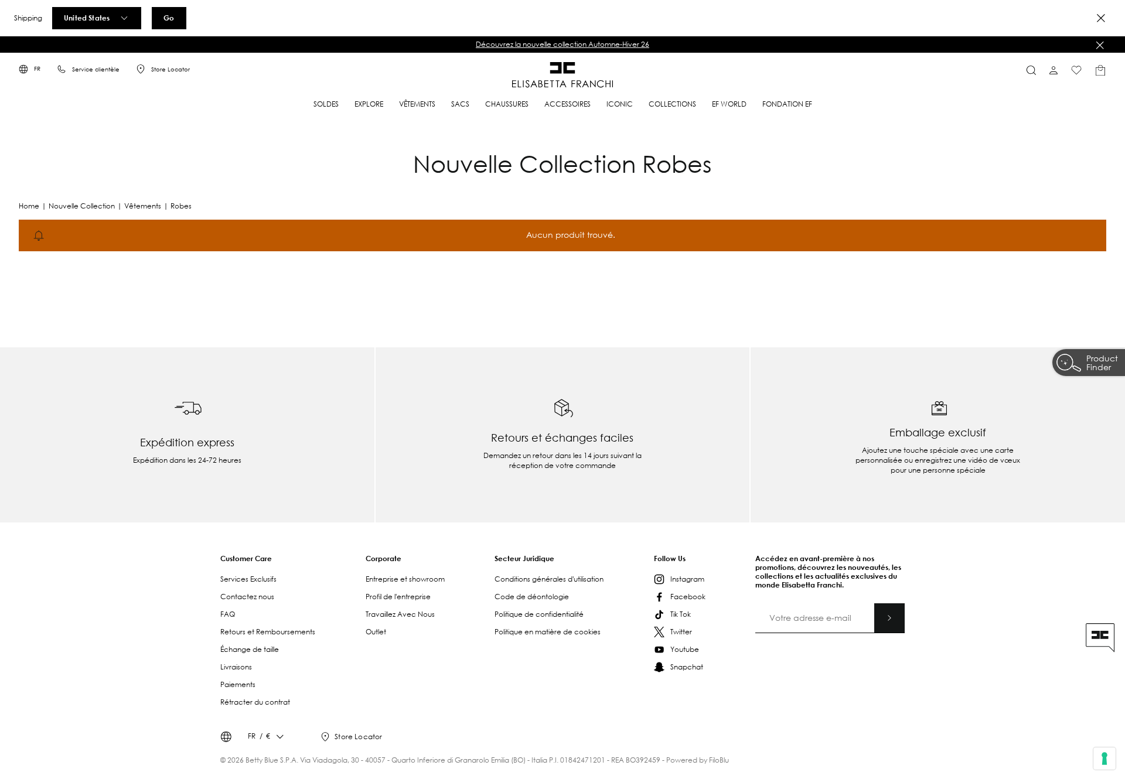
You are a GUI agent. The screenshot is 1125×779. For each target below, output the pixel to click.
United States (87, 17)
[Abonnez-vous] (889, 618)
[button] (562, 44)
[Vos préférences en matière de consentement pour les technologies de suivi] (1104, 758)
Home (29, 206)
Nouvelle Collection (82, 206)
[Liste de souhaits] (1076, 70)
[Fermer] (1100, 45)
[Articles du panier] (1100, 70)
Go (168, 17)
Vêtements (142, 206)
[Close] (1101, 18)
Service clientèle (96, 69)
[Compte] (1053, 70)
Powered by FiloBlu (697, 760)
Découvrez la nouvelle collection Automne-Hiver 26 (562, 44)
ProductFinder (1102, 364)
